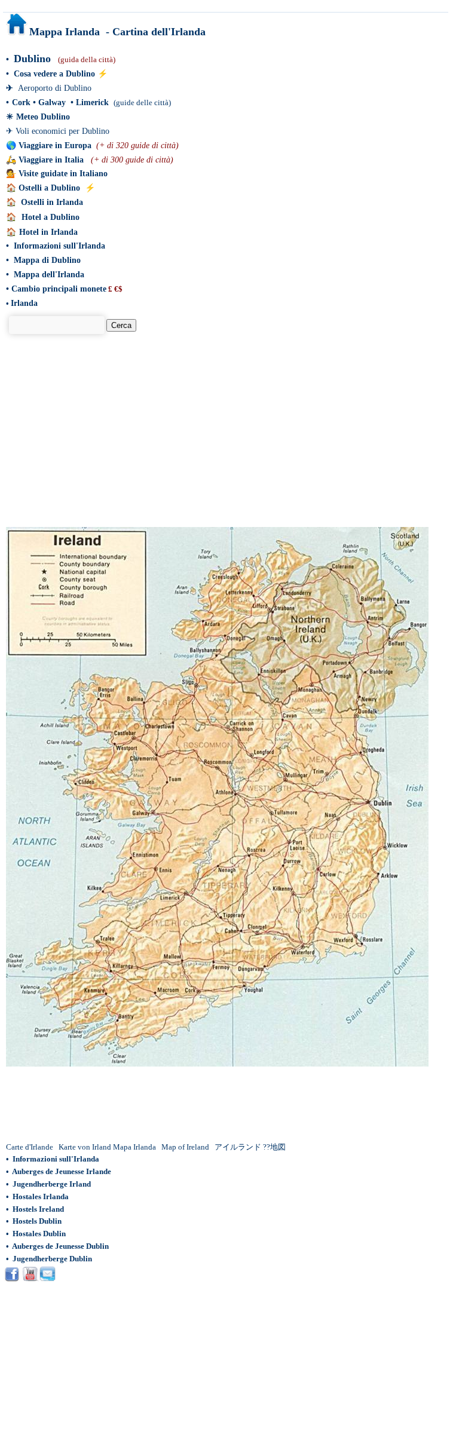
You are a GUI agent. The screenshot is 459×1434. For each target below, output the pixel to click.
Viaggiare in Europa (55, 145)
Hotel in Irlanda (48, 232)
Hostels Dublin (37, 1221)
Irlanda (24, 303)
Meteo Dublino (43, 116)
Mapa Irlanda (134, 1146)
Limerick (92, 102)
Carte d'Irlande (29, 1146)
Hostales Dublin (39, 1233)
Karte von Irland (85, 1146)
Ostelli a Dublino (49, 187)
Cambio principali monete (58, 288)
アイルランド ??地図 (251, 1146)
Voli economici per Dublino (62, 131)
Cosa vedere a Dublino (54, 73)
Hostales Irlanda (41, 1196)
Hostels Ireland (38, 1209)
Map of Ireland (185, 1146)
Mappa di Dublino (47, 260)
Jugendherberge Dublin (52, 1258)
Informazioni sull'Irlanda (59, 245)
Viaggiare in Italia (51, 159)
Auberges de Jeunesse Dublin (60, 1246)
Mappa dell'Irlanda (49, 274)
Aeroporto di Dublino (54, 88)
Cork (22, 102)
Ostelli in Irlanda (52, 202)
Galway (52, 102)
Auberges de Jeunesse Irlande (61, 1171)
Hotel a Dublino (50, 217)
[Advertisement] (111, 438)
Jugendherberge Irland (52, 1183)
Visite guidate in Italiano (63, 173)
